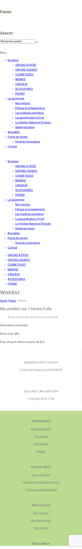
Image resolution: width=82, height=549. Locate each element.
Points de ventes (18, 136)
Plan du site (41, 436)
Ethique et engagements (30, 108)
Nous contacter (41, 474)
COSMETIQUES (24, 74)
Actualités (14, 132)
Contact (12, 146)
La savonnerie (16, 98)
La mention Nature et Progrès (33, 122)
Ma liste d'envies (41, 520)
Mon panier (41, 527)
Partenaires (41, 443)
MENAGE (20, 79)
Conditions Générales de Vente (41, 482)
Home (3, 300)
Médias (41, 451)
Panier (12, 300)
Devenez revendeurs (27, 141)
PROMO (20, 93)
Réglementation (25, 127)
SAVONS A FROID (25, 65)
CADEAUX (21, 84)
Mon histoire (22, 103)
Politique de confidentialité (41, 489)
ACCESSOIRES (24, 88)
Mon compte (41, 512)
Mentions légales (41, 429)
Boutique (13, 60)
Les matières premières (29, 112)
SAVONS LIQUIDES (26, 69)
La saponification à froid (29, 117)
